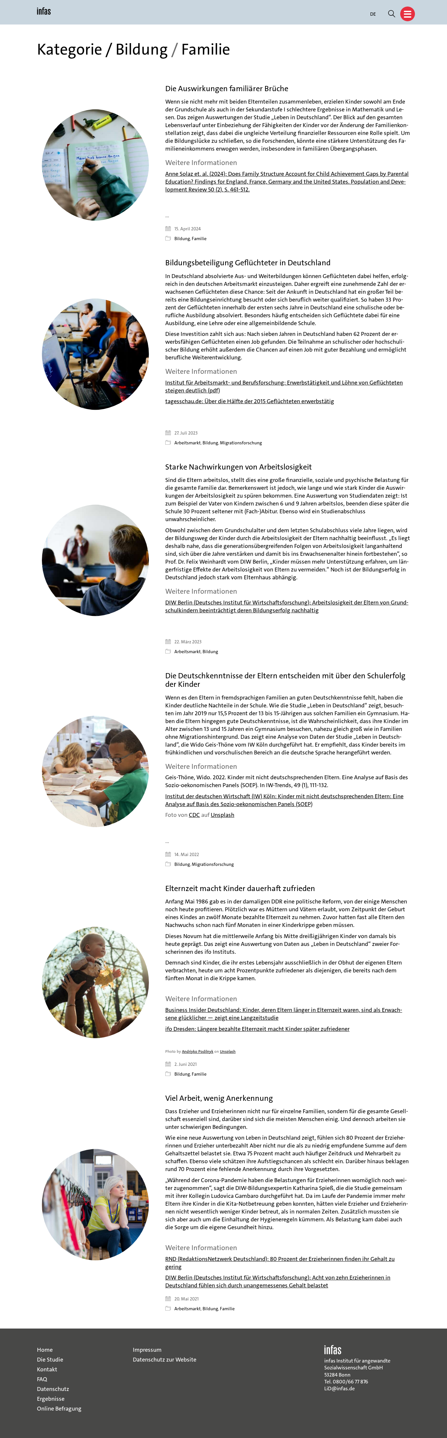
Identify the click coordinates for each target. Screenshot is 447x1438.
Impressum (147, 1350)
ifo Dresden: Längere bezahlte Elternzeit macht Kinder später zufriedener (257, 1029)
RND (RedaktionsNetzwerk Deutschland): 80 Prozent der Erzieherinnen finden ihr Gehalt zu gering (280, 1263)
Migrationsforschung (241, 443)
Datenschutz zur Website (164, 1360)
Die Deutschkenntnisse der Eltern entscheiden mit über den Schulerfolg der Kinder (285, 680)
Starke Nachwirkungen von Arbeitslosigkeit (238, 467)
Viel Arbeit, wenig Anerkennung (219, 1098)
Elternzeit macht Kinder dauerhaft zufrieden (240, 888)
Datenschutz (53, 1389)
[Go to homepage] (44, 14)
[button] (407, 14)
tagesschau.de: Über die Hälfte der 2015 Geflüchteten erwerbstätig (249, 401)
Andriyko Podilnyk (197, 1051)
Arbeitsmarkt (187, 443)
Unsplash (222, 815)
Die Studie (50, 1360)
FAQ (42, 1379)
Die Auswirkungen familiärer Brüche (226, 88)
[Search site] (391, 14)
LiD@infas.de (339, 1388)
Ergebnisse (50, 1399)
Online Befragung (59, 1409)
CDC (194, 815)
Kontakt (47, 1369)
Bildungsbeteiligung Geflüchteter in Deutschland (248, 262)
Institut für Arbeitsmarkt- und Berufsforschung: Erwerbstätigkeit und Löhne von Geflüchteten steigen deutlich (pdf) (284, 386)
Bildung (142, 49)
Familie (205, 49)
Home (45, 1350)
